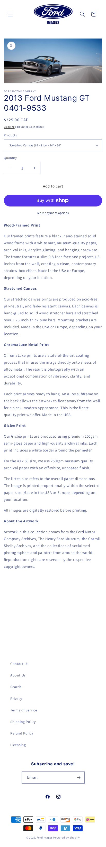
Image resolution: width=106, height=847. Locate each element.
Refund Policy (21, 733)
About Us (18, 675)
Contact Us (19, 663)
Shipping (9, 126)
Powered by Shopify (66, 837)
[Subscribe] (78, 777)
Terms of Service (23, 710)
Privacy (16, 698)
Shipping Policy (23, 721)
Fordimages (45, 837)
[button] (10, 14)
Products (10, 135)
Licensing (18, 744)
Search (16, 686)
